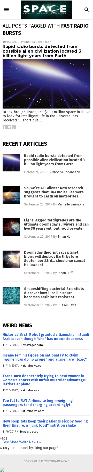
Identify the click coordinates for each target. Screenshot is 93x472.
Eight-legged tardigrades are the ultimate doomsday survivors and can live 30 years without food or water (56, 224)
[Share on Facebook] (5, 127)
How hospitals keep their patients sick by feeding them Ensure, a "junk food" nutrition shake (45, 423)
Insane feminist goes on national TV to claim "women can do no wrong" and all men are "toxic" (45, 357)
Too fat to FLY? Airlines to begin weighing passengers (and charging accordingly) (38, 403)
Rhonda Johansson (37, 42)
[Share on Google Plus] (14, 127)
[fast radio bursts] (46, 18)
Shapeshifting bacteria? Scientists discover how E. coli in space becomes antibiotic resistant (54, 293)
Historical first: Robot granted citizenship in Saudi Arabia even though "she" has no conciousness (46, 337)
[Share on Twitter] (9, 127)
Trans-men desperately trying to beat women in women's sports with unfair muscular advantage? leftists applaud (45, 380)
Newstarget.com (31, 345)
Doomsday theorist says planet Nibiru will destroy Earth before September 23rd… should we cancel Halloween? (54, 259)
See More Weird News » (22, 442)
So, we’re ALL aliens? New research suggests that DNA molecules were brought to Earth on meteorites (54, 192)
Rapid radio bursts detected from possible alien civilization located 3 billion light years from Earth (42, 51)
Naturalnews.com (32, 365)
